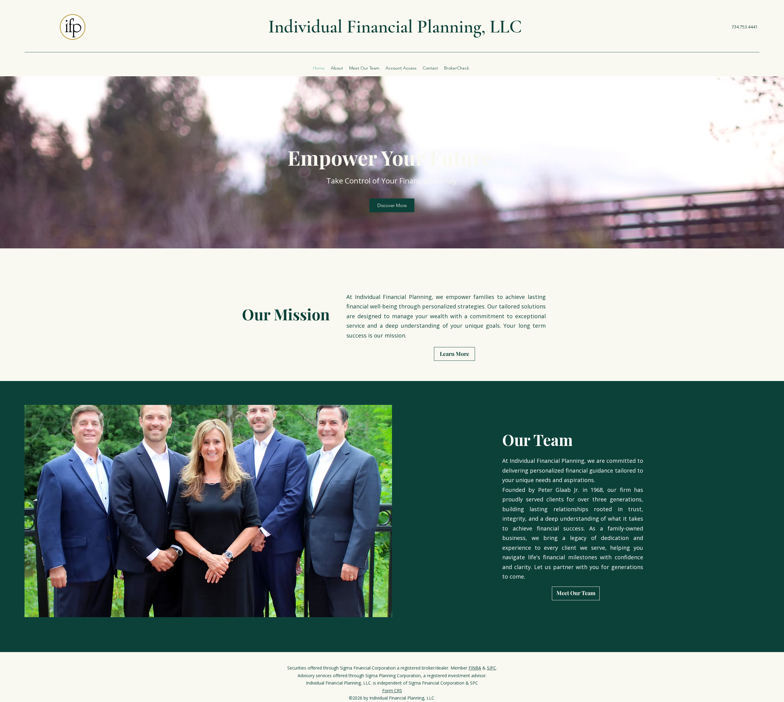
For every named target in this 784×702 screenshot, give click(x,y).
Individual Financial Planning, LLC (395, 27)
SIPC (491, 668)
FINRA (475, 668)
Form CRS (392, 690)
